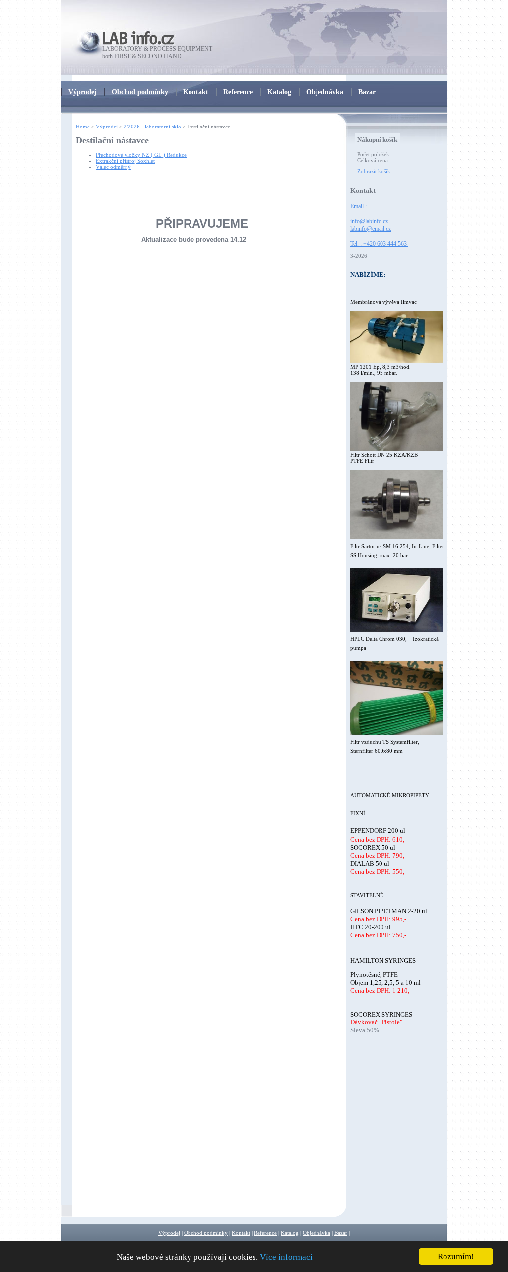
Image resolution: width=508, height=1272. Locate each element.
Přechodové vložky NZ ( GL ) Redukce (141, 155)
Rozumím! (456, 1256)
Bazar (340, 1233)
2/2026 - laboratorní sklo (153, 126)
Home (83, 126)
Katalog (290, 1233)
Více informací (286, 1257)
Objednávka (316, 1233)
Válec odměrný (113, 167)
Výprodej (107, 126)
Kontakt (241, 1233)
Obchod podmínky (206, 1233)
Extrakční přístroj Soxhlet (125, 161)
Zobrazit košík (373, 171)
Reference (265, 1233)
